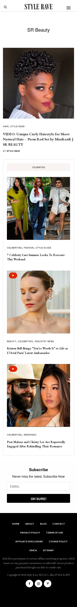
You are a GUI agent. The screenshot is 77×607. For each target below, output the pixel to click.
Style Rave (13, 151)
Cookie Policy (58, 541)
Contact (59, 523)
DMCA (33, 550)
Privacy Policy (30, 532)
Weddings (30, 434)
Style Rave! (17, 126)
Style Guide (43, 247)
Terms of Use (54, 532)
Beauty (11, 341)
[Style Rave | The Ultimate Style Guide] (38, 6)
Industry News (44, 341)
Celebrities (14, 247)
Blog (43, 523)
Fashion (29, 247)
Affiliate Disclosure (29, 541)
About (29, 523)
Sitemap (48, 550)
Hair (5, 126)
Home (15, 523)
